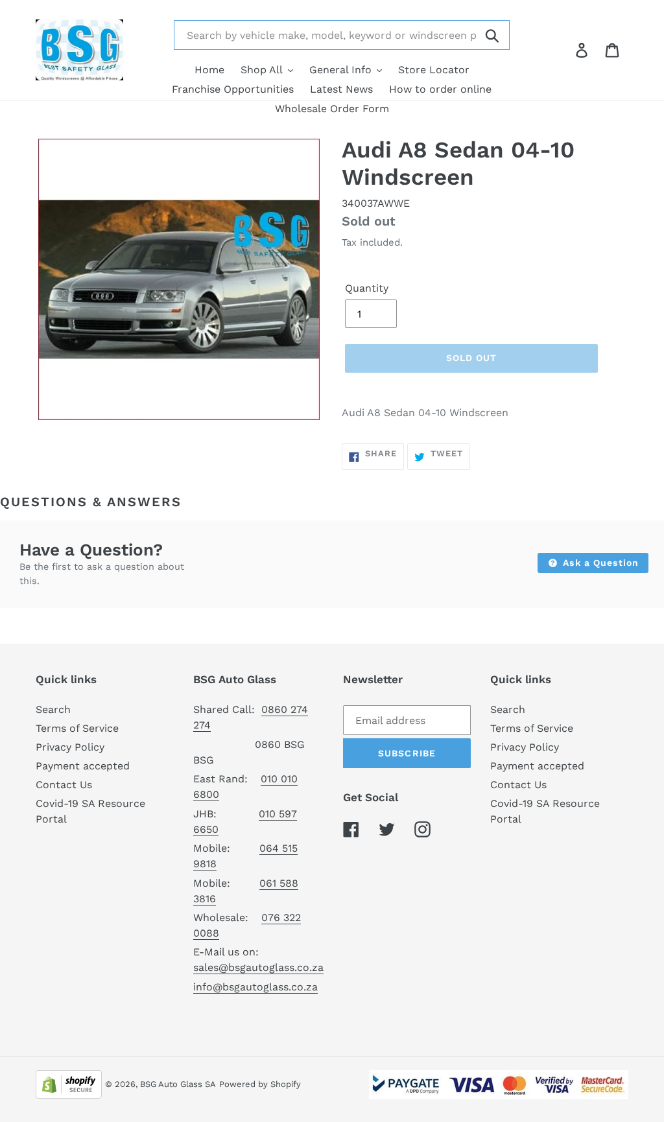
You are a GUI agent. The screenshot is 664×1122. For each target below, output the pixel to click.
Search (53, 709)
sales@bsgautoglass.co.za (258, 967)
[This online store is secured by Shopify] (69, 1083)
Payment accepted (83, 766)
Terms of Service (77, 728)
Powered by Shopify (260, 1084)
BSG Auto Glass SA (178, 1084)
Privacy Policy (70, 747)
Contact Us (64, 784)
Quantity (366, 288)
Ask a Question (599, 562)
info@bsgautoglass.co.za (255, 987)
